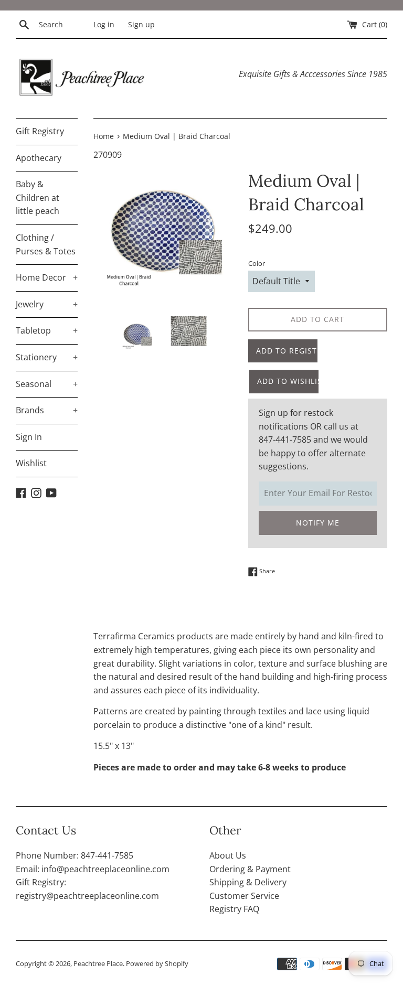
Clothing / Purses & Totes (46, 244)
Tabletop (47, 330)
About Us (227, 855)
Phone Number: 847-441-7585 (74, 855)
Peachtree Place (98, 963)
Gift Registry (40, 131)
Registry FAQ (234, 909)
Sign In (29, 437)
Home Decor (47, 277)
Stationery (47, 357)
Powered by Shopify (157, 963)
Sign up (141, 24)
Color (256, 263)
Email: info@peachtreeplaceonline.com (92, 869)
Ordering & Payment (250, 869)
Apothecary (38, 158)
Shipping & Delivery (248, 882)
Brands (47, 410)
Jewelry (47, 304)
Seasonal (47, 384)
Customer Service (244, 896)
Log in (103, 24)
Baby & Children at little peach (37, 197)
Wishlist (31, 463)
